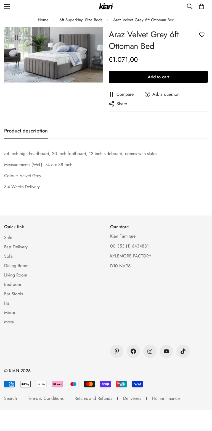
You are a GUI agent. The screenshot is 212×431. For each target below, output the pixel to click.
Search (10, 398)
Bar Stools (13, 294)
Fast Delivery (16, 247)
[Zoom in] (91, 39)
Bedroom (12, 284)
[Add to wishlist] (201, 35)
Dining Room (16, 265)
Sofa (8, 256)
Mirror (9, 312)
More (9, 322)
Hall (8, 303)
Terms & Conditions (45, 398)
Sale (8, 237)
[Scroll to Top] (201, 401)
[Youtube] (166, 351)
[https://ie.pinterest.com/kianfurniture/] (116, 351)
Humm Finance (166, 398)
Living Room (15, 275)
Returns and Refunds (93, 398)
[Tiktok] (183, 351)
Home (43, 20)
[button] (201, 6)
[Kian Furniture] (106, 6)
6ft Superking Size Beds (80, 20)
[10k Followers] (133, 351)
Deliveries (132, 398)
